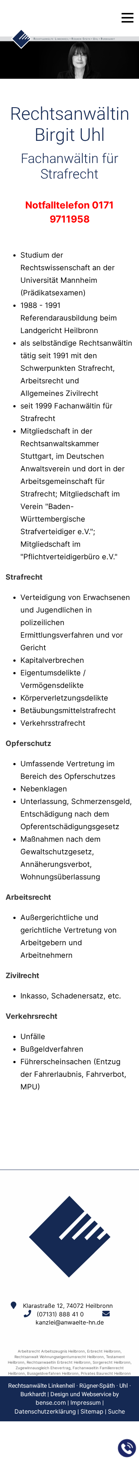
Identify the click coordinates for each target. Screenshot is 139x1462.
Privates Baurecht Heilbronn (106, 1373)
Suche (116, 1411)
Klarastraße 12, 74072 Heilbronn (68, 1305)
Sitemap (91, 1411)
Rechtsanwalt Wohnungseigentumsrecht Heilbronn (59, 1356)
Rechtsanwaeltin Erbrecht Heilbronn (58, 1362)
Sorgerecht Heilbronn (111, 1362)
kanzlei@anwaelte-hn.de (70, 1322)
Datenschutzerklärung (45, 1411)
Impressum (85, 1402)
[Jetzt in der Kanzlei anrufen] (127, 1448)
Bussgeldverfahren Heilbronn (53, 1373)
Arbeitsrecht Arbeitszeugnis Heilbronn (51, 1351)
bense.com (51, 1402)
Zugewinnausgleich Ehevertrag (43, 1368)
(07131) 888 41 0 (60, 1314)
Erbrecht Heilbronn (103, 1351)
